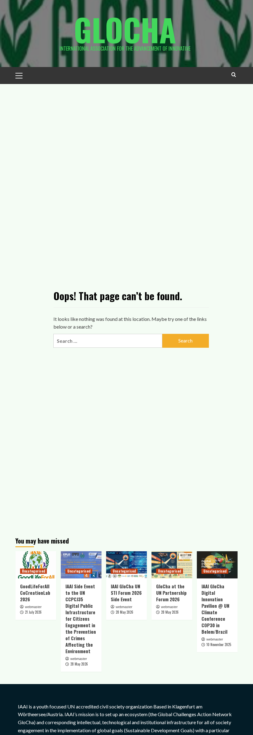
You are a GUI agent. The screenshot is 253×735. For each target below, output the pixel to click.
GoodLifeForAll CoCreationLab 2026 (35, 593)
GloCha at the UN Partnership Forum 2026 (171, 593)
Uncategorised (33, 571)
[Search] (234, 74)
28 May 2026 (79, 664)
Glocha (125, 29)
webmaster (33, 607)
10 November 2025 (218, 644)
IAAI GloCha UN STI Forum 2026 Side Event (126, 593)
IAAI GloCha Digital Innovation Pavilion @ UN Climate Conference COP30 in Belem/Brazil (215, 609)
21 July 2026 (33, 612)
